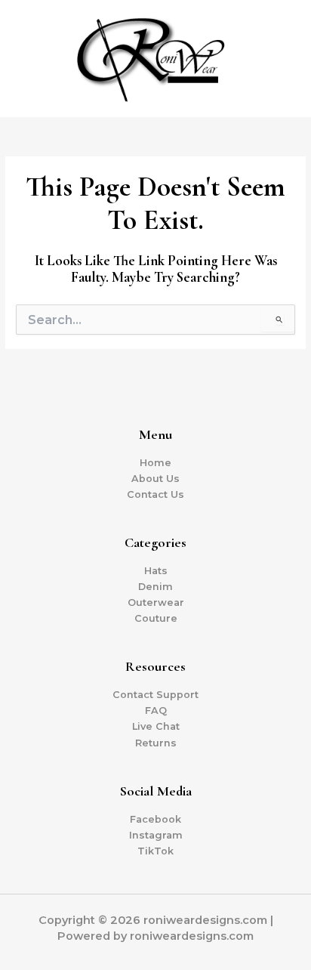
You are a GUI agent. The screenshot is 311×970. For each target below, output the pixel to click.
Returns (156, 743)
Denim (155, 586)
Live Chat (156, 726)
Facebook (155, 819)
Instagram (156, 835)
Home (155, 462)
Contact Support (155, 694)
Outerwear (156, 602)
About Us (155, 478)
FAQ (156, 710)
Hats (156, 570)
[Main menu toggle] (281, 59)
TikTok (155, 851)
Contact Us (155, 494)
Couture (155, 618)
